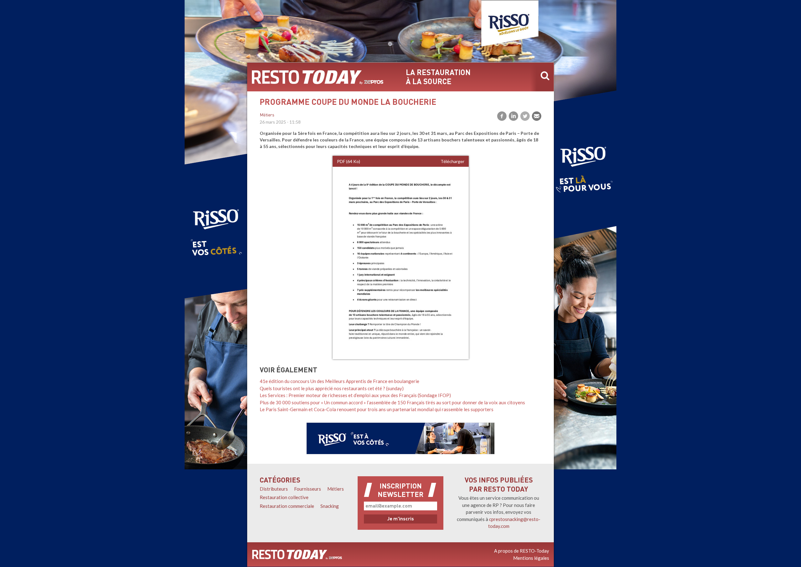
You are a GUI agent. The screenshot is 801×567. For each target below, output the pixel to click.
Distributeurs (274, 489)
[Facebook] (502, 116)
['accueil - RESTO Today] (297, 554)
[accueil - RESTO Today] (317, 76)
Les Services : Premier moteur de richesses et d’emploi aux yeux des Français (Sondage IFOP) (355, 395)
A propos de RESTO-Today (521, 551)
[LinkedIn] (513, 116)
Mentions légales (531, 558)
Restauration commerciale (287, 506)
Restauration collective (284, 497)
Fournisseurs (307, 489)
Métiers (267, 115)
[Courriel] (536, 116)
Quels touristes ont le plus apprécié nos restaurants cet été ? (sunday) (332, 388)
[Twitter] (525, 116)
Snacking (329, 506)
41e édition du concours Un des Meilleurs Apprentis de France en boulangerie (339, 381)
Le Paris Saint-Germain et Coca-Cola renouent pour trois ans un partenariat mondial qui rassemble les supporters (376, 409)
